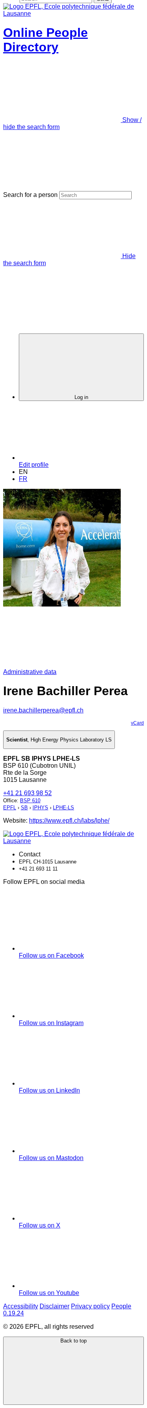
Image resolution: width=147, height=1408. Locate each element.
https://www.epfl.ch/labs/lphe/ (69, 820)
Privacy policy (90, 1306)
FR (23, 478)
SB (24, 808)
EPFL (9, 808)
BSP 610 (30, 800)
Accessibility (20, 1306)
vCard (137, 723)
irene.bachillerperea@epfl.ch (43, 710)
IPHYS (40, 808)
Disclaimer (54, 1306)
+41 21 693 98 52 (27, 793)
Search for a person (30, 194)
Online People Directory (45, 40)
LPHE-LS (63, 808)
